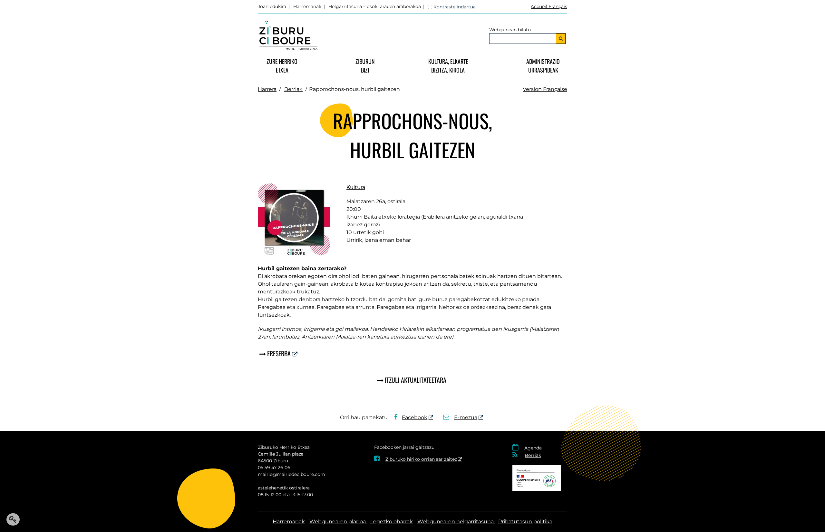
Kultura (355, 187)
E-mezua (465, 417)
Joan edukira (272, 6)
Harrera (267, 89)
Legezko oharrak (391, 521)
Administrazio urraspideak (543, 65)
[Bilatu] (561, 38)
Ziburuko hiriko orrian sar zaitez (415, 459)
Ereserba (279, 353)
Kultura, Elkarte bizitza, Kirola (448, 65)
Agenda (533, 448)
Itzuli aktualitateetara (415, 380)
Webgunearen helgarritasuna (456, 521)
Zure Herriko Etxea (282, 65)
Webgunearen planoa (338, 521)
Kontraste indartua (454, 7)
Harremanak (307, 6)
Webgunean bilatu (510, 30)
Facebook (414, 417)
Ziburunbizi (365, 65)
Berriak (293, 89)
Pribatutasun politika (525, 521)
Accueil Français (549, 6)
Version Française (545, 89)
